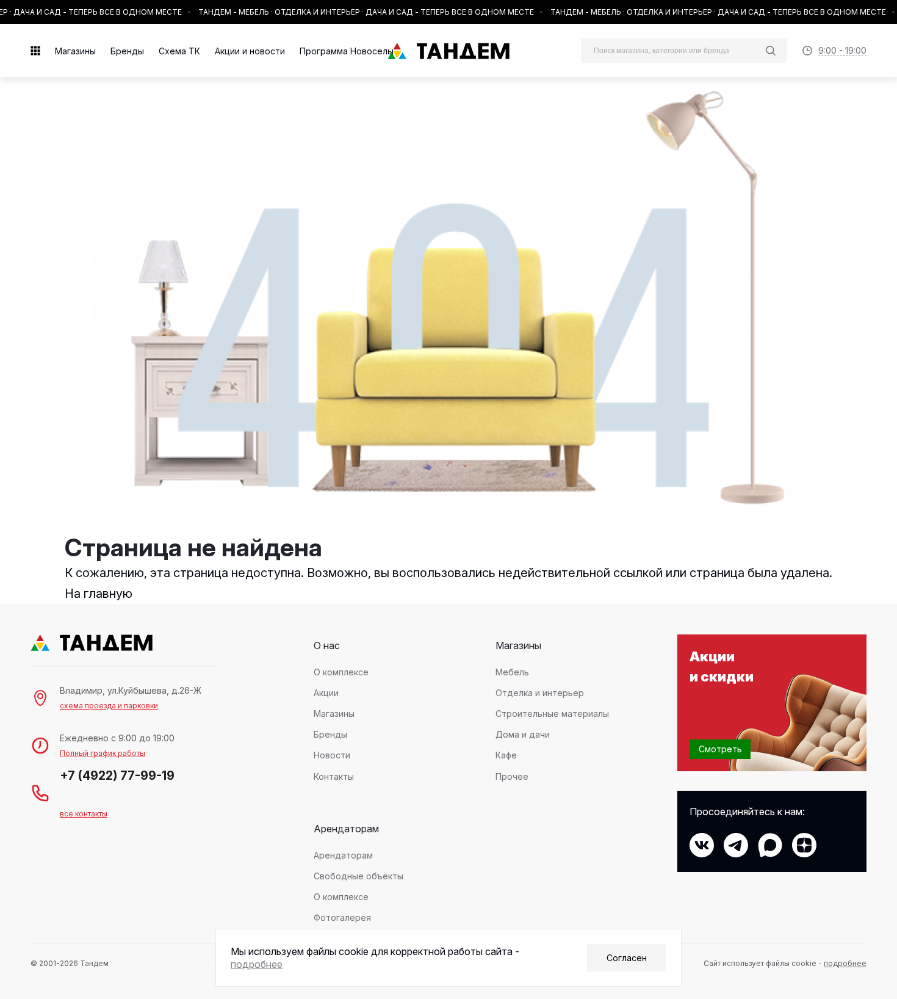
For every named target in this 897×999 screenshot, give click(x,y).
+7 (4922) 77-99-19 (117, 775)
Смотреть (720, 749)
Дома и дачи (522, 734)
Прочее (511, 776)
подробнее (845, 963)
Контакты (334, 776)
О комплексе (341, 672)
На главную (98, 593)
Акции (326, 693)
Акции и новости (250, 51)
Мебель (512, 672)
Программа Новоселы (347, 51)
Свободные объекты (358, 876)
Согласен (627, 958)
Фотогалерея (342, 917)
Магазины (75, 51)
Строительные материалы (552, 713)
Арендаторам (343, 855)
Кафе (506, 755)
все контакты (83, 813)
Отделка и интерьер (539, 693)
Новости (332, 755)
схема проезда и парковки (109, 705)
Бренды (127, 51)
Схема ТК (179, 51)
